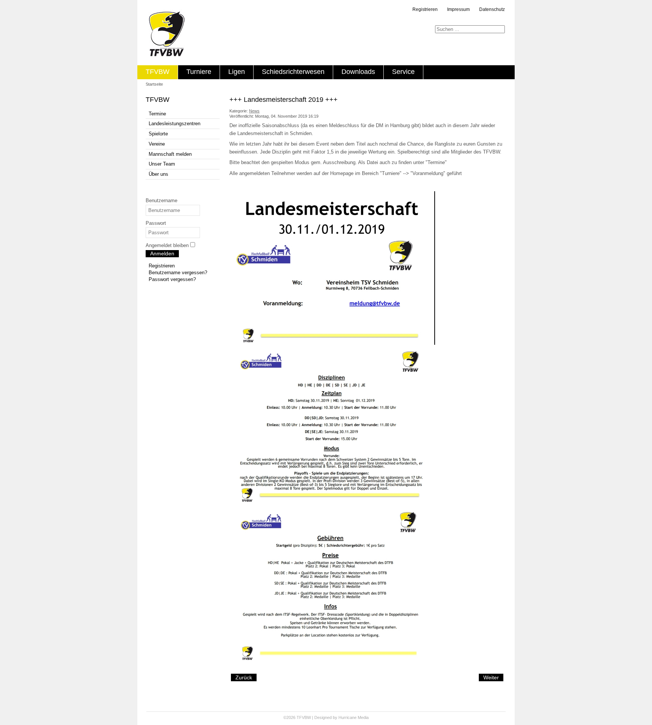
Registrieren (425, 9)
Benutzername (161, 200)
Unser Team (162, 164)
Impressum (458, 9)
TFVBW (157, 71)
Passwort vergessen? (172, 279)
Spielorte (158, 134)
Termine (157, 114)
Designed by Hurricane (336, 717)
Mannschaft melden (170, 154)
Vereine (157, 144)
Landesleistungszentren (174, 123)
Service (403, 71)
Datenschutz (492, 9)
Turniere (198, 71)
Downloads (358, 71)
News (254, 111)
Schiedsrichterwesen (293, 71)
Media (363, 717)
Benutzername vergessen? (178, 272)
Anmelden (162, 253)
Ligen (236, 71)
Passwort (156, 223)
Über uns (158, 174)
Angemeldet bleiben (167, 245)
